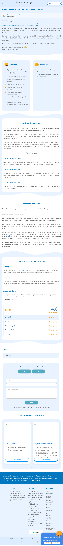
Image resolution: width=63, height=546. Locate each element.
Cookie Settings (25, 542)
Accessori (49, 511)
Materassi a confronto (49, 496)
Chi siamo (49, 521)
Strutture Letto (49, 514)
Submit (31, 402)
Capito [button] (48, 542)
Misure (48, 508)
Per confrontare (17, 459)
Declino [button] (56, 542)
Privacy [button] (56, 540)
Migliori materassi (49, 501)
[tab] (31, 317)
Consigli (48, 518)
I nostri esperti (48, 524)
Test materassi (49, 492)
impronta (31, 539)
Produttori (49, 505)
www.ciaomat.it (19, 539)
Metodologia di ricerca (50, 529)
